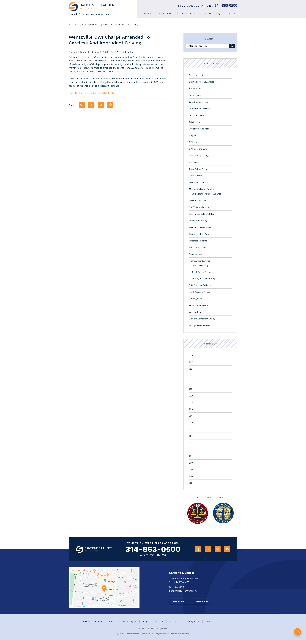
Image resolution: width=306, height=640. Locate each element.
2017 (191, 416)
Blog (218, 13)
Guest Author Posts (198, 169)
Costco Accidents (196, 115)
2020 (191, 395)
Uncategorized (195, 298)
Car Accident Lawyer (189, 13)
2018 (191, 409)
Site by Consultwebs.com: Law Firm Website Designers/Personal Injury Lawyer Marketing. (154, 634)
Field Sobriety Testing (199, 155)
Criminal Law (195, 122)
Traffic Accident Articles (199, 261)
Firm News (194, 162)
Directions (178, 601)
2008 (191, 476)
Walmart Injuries (196, 312)
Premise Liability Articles (200, 227)
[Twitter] (101, 105)
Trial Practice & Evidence (200, 285)
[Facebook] (91, 105)
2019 (191, 402)
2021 (191, 389)
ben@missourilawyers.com (183, 590)
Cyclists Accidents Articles (200, 128)
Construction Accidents (199, 108)
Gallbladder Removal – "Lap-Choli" (206, 193)
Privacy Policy (193, 621)
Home (71, 24)
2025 (191, 362)
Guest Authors (195, 175)
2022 (191, 382)
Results (208, 13)
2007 (191, 483)
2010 (191, 463)
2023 (191, 375)
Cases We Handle (165, 13)
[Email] (82, 105)
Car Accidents (195, 95)
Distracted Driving (199, 265)
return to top (297, 631)
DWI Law (193, 142)
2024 (191, 369)
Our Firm (147, 13)
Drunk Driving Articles (201, 272)
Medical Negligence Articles (201, 189)
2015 (191, 429)
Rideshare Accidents (198, 240)
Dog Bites (193, 135)
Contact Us (231, 13)
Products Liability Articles (200, 234)
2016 (191, 422)
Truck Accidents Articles (199, 292)
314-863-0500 (153, 549)
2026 (191, 355)
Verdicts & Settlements (199, 305)
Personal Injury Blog (198, 220)
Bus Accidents (195, 88)
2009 (191, 469)
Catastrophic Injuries (198, 102)
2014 (191, 436)
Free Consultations (207, 5)
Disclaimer (174, 621)
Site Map (159, 621)
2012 (191, 449)
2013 (191, 442)
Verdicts (111, 621)
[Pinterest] (110, 105)
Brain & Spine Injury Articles (201, 81)
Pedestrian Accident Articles (201, 214)
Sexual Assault (195, 254)
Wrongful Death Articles (200, 325)
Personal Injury (129, 621)
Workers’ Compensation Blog (202, 318)
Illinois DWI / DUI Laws (199, 182)
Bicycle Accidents (196, 75)
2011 (191, 456)
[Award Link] (197, 513)
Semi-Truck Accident (198, 247)
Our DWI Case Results (121, 52)
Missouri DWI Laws (197, 200)
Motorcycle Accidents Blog (203, 278)
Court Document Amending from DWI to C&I (91, 93)
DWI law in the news (198, 149)
